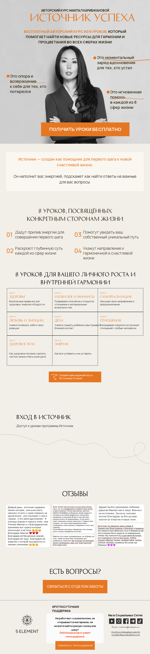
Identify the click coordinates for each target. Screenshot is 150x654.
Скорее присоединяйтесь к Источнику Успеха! (76, 377)
